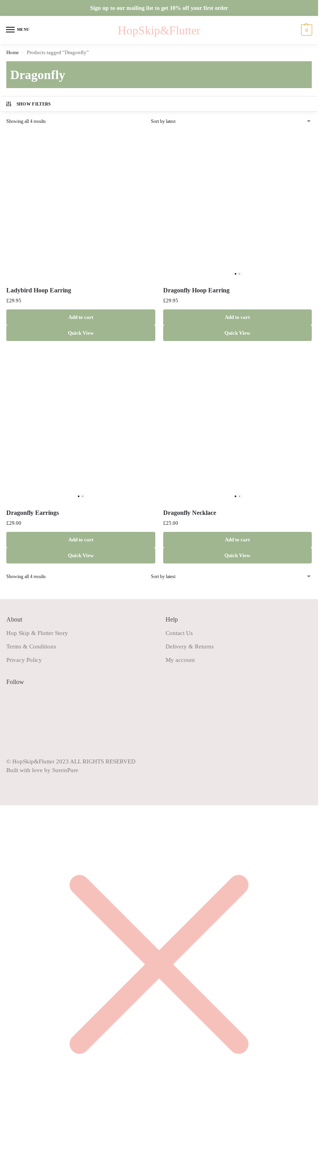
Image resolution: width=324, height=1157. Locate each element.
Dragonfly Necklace (189, 512)
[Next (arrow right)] (8, 1142)
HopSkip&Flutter (159, 30)
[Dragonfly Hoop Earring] (237, 205)
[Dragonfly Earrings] (80, 427)
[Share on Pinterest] (12, 725)
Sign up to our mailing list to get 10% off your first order (159, 8)
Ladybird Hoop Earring (38, 290)
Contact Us (179, 633)
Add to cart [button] (80, 317)
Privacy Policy (24, 660)
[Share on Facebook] (12, 697)
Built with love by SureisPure (42, 770)
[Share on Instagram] (12, 711)
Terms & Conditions (31, 646)
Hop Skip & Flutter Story (37, 633)
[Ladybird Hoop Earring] (80, 205)
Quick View (81, 333)
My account (180, 660)
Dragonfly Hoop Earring (196, 290)
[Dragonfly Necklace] (237, 427)
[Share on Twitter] (12, 739)
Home (12, 52)
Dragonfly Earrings (32, 512)
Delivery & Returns (190, 646)
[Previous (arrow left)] (2, 1142)
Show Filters (34, 104)
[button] (305, 30)
